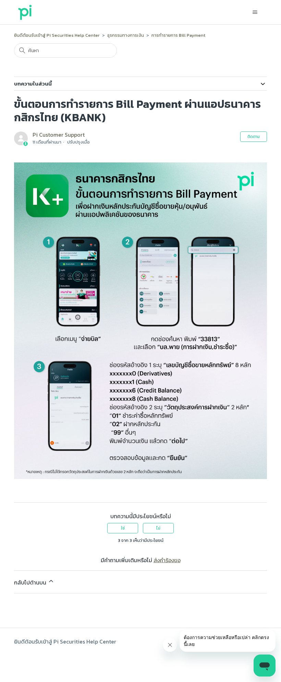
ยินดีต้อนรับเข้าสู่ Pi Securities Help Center (57, 35)
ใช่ (123, 528)
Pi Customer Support (59, 134)
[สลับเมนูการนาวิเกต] (255, 12)
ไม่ (158, 528)
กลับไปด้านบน (31, 582)
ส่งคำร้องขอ (167, 560)
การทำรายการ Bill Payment (178, 35)
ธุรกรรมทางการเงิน (125, 35)
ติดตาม (253, 137)
